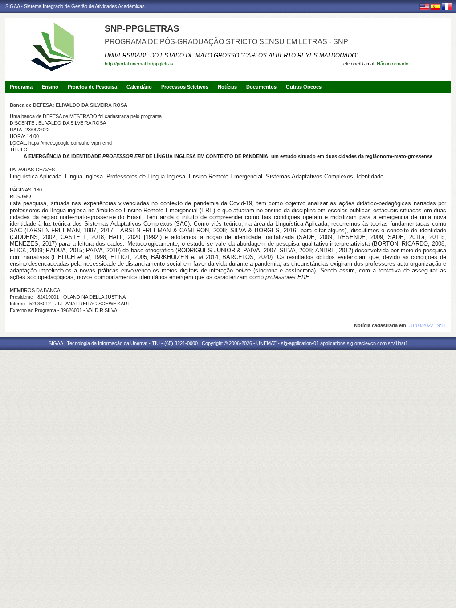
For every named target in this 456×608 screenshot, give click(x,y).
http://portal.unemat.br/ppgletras (139, 63)
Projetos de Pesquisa (92, 86)
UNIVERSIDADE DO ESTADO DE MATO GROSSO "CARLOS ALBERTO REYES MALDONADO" (231, 55)
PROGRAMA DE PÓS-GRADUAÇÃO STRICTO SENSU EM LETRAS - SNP (226, 41)
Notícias (227, 86)
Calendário (139, 86)
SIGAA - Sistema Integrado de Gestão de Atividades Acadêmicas (75, 6)
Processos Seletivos (184, 86)
